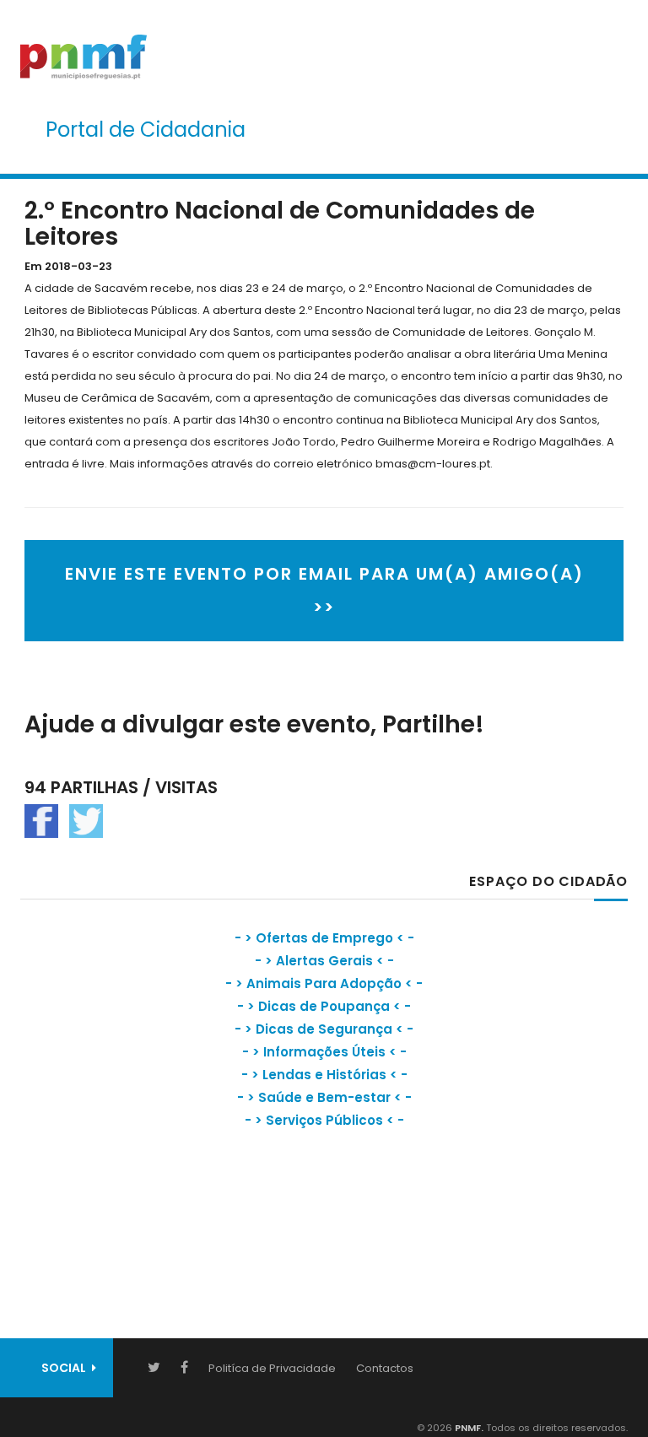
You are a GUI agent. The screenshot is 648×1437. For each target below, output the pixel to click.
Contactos (384, 1368)
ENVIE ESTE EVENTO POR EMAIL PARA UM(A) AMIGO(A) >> (324, 590)
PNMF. (467, 1427)
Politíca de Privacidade (272, 1368)
